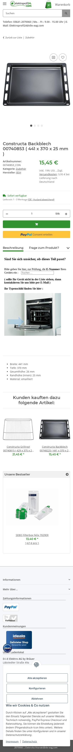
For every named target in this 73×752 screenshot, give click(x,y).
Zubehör (21, 168)
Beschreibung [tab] (13, 248)
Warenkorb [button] (62, 5)
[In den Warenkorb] (6, 49)
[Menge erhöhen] (66, 213)
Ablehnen (37, 698)
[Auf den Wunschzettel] (63, 57)
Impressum (12, 741)
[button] (68, 247)
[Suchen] (66, 13)
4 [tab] (42, 126)
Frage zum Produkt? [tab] (44, 248)
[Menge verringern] (7, 213)
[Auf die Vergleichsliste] (53, 57)
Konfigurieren (37, 688)
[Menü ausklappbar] (4, 2)
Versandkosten (48, 174)
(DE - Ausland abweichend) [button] (41, 199)
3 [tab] (38, 126)
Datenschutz (29, 741)
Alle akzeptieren (37, 677)
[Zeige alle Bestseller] (67, 474)
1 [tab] (31, 126)
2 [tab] (35, 126)
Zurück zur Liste (13, 37)
